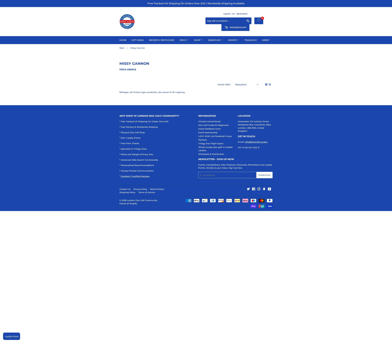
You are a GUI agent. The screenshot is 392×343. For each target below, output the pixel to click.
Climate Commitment (209, 121)
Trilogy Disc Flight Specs (210, 143)
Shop (197, 40)
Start (121, 48)
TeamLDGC (251, 40)
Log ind (227, 14)
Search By (214, 40)
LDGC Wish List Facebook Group (215, 136)
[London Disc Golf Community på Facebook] (253, 189)
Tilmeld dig (264, 175)
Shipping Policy (127, 192)
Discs (183, 40)
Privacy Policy (140, 189)
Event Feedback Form (209, 129)
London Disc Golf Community (142, 200)
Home (122, 40)
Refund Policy (157, 189)
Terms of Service (146, 192)
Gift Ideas (138, 40)
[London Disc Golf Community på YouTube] (269, 189)
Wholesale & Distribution (211, 154)
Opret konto (242, 14)
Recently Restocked (161, 40)
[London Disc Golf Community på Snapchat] (264, 189)
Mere (265, 40)
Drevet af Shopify (128, 203)
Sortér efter (224, 84)
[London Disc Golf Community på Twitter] (248, 189)
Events (232, 40)
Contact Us (124, 189)
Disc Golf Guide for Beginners (213, 125)
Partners (202, 140)
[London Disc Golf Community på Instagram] (258, 189)
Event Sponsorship (207, 132)
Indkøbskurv (237, 27)
